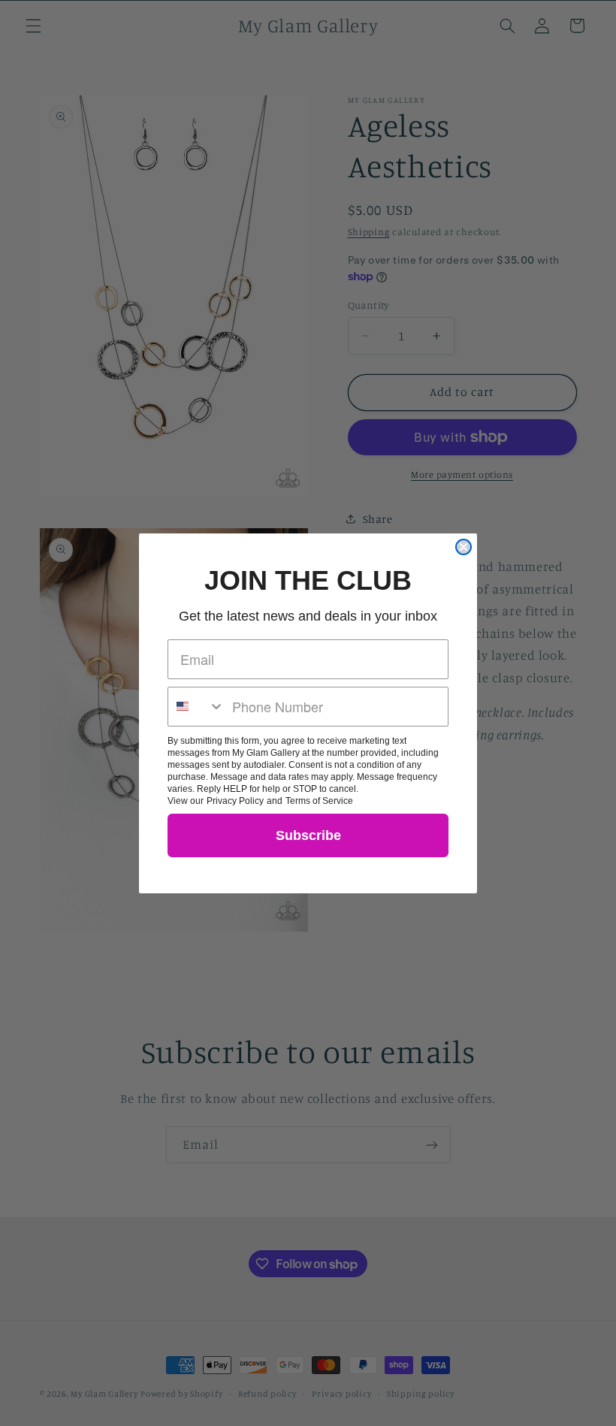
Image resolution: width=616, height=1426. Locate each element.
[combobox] (196, 706)
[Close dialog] (463, 546)
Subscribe (308, 835)
